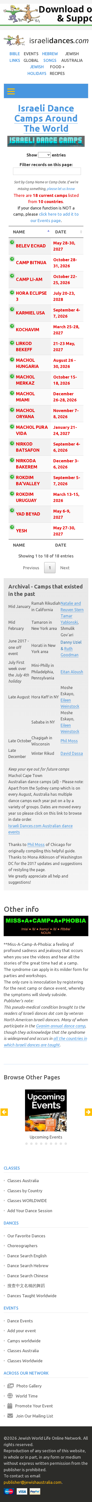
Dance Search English (27, 1255)
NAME (19, 231)
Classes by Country (24, 1190)
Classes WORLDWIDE (27, 1200)
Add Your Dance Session (29, 1210)
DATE (60, 231)
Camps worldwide (24, 1340)
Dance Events (20, 1320)
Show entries (46, 155)
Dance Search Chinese (27, 1275)
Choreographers (22, 1245)
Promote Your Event (32, 1405)
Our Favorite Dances (26, 1235)
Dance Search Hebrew (27, 1265)
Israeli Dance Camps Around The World (46, 118)
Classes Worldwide (25, 1360)
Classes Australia (23, 1180)
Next (65, 567)
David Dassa (72, 753)
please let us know (61, 189)
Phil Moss (69, 741)
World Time (25, 1396)
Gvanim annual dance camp (60, 1025)
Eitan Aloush (72, 672)
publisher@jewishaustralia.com (33, 1482)
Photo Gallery (27, 1385)
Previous (31, 567)
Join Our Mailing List (33, 1416)
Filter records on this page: (46, 164)
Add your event (21, 1330)
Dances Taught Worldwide (32, 1295)
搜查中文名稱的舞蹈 (26, 1285)
